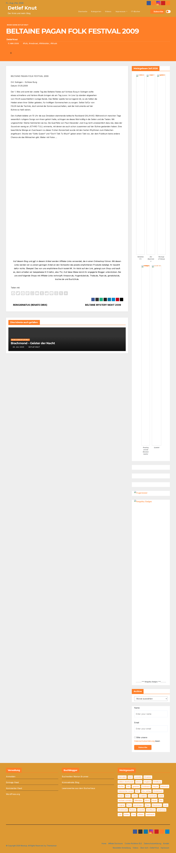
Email (136, 722)
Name (137, 708)
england (147, 782)
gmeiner (136, 786)
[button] (148, 11)
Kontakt (166, 843)
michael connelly (125, 800)
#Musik (54, 43)
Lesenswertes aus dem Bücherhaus (78, 788)
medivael (152, 796)
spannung (161, 810)
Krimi (128, 796)
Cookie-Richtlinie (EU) (133, 843)
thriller (126, 814)
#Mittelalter (44, 43)
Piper (148, 805)
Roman (132, 810)
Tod (133, 814)
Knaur (121, 796)
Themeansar (52, 846)
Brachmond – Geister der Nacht (33, 343)
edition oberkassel (126, 782)
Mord (147, 800)
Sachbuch (151, 810)
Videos (108, 11)
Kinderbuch (158, 791)
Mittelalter (138, 800)
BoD (130, 777)
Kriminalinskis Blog (70, 782)
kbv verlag (146, 791)
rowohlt (141, 810)
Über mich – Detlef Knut (149, 848)
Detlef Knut (22, 8)
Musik (154, 800)
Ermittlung (157, 782)
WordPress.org (13, 794)
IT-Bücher (135, 11)
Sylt (120, 814)
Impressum (120, 11)
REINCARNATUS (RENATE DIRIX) (30, 304)
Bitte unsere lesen (147, 739)
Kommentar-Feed (14, 788)
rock (165, 805)
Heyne (155, 786)
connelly (138, 777)
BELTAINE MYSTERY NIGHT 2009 (103, 304)
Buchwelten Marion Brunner (75, 776)
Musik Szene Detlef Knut (17, 25)
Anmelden (10, 776)
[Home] (74, 11)
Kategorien (96, 11)
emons (138, 782)
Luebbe (143, 796)
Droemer (147, 777)
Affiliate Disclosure (115, 843)
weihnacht (150, 814)
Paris (129, 805)
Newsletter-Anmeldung (122, 848)
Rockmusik (123, 810)
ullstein (140, 814)
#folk (25, 43)
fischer (121, 786)
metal (161, 796)
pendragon (138, 805)
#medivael (33, 43)
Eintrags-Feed (12, 782)
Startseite (82, 11)
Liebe (135, 796)
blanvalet (122, 777)
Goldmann (146, 786)
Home (104, 843)
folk (128, 786)
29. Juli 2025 (18, 347)
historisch (164, 786)
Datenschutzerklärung (144, 741)
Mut (161, 800)
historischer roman (126, 791)
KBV (137, 791)
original (121, 805)
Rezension (157, 805)
